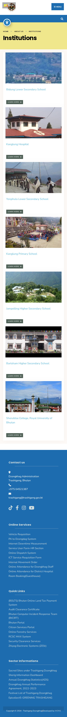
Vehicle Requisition (19, 534)
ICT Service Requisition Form (25, 557)
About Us (18, 31)
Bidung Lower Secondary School (26, 89)
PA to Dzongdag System (22, 539)
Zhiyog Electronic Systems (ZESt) (27, 646)
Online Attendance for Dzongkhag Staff (31, 566)
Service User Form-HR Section (26, 548)
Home (5, 31)
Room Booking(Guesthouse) (24, 576)
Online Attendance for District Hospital (31, 571)
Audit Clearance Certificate (24, 609)
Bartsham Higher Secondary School (27, 363)
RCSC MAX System (20, 636)
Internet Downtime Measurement (28, 543)
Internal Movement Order (23, 562)
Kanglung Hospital (17, 144)
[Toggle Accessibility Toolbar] (7, 22)
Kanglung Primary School (21, 254)
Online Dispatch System (22, 553)
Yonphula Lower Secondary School (27, 199)
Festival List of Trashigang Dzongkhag (30, 693)
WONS (58, 711)
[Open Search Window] (62, 18)
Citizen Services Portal (21, 627)
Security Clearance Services (25, 641)
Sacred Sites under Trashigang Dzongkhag (33, 670)
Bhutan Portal (16, 622)
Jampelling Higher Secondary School (28, 308)
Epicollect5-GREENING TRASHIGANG (30, 697)
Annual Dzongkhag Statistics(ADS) (28, 679)
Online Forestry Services (22, 632)
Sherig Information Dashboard (26, 675)
